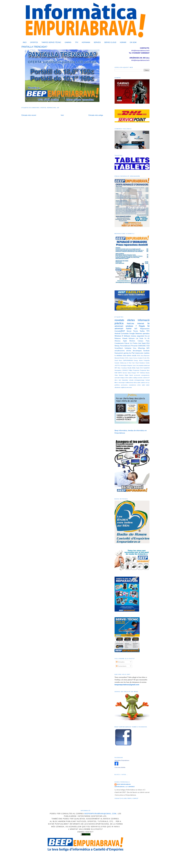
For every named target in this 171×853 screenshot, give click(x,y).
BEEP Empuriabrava (124, 784)
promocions (124, 385)
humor (129, 328)
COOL (127, 358)
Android (117, 333)
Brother (122, 358)
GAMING (68, 42)
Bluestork (146, 355)
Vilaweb (124, 338)
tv (115, 355)
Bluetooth (117, 358)
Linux (134, 365)
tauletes (146, 353)
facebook (146, 350)
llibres (116, 382)
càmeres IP (146, 377)
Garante (117, 363)
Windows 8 (119, 336)
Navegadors (118, 370)
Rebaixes (118, 338)
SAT (58, 107)
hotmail (147, 380)
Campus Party (143, 341)
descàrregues (137, 350)
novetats (119, 320)
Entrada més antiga (96, 115)
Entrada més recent (29, 115)
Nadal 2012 (139, 368)
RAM (116, 372)
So (145, 338)
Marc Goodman (122, 368)
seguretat (140, 336)
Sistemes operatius (142, 333)
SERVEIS (97, 42)
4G (148, 338)
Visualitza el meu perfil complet (126, 798)
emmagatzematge (139, 380)
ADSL (138, 355)
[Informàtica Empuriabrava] (116, 765)
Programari (136, 370)
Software (127, 336)
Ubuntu (147, 372)
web (127, 387)
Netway (117, 346)
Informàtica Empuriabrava (122, 760)
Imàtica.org (123, 363)
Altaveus (118, 341)
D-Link (144, 358)
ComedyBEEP (120, 331)
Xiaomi (131, 375)
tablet (143, 385)
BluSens (132, 341)
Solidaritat (128, 348)
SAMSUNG (142, 346)
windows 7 (131, 326)
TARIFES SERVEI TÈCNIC (51, 42)
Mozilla (129, 368)
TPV (76, 42)
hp (130, 353)
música (133, 336)
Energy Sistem (138, 360)
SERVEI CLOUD (110, 42)
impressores (139, 353)
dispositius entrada (127, 380)
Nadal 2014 (145, 343)
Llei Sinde (139, 338)
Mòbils (134, 368)
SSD (147, 346)
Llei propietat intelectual (142, 365)
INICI (25, 42)
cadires (130, 377)
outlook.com (144, 382)
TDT (138, 372)
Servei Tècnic (132, 331)
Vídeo (116, 375)
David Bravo (118, 360)
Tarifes (142, 331)
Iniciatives (142, 363)
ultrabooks (118, 387)
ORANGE (125, 370)
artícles (128, 350)
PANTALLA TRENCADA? (34, 46)
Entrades (120, 662)
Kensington (124, 365)
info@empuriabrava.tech (140, 60)
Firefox (135, 343)
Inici (62, 115)
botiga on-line (124, 377)
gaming (126, 353)
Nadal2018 (146, 368)
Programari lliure (144, 370)
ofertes (43, 107)
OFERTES (34, 42)
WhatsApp (141, 348)
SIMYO (120, 372)
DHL (148, 358)
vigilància (123, 387)
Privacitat (134, 346)
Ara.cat (147, 336)
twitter (147, 385)
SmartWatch (119, 348)
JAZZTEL (117, 365)
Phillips (130, 370)
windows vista (121, 355)
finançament (119, 353)
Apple (125, 341)
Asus (142, 355)
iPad (132, 353)
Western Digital (123, 375)
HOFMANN (86, 42)
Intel (139, 343)
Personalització (125, 346)
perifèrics (117, 385)
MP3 (116, 368)
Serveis (125, 372)
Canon (131, 358)
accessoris (137, 375)
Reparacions (51, 107)
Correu (135, 358)
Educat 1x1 (128, 343)
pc (148, 382)
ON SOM (133, 42)
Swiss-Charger (132, 372)
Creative (140, 358)
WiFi (147, 348)
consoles (139, 377)
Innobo (147, 363)
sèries (139, 385)
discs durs (118, 380)
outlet (138, 382)
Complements (119, 343)
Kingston (129, 365)
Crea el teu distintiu (120, 767)
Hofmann (132, 338)
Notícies (130, 323)
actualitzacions (120, 350)
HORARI (123, 42)
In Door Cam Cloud (133, 363)
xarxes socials (131, 355)
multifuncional (129, 382)
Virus (134, 348)
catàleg (135, 377)
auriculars (117, 377)
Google (132, 333)
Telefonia (142, 372)
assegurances (145, 375)
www (130, 387)
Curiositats (125, 333)
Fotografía (146, 360)
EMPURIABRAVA (128, 360)
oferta (135, 382)
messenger (121, 382)
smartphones (132, 385)
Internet (140, 323)
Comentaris (121, 666)
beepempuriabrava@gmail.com (100, 814)
